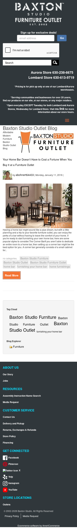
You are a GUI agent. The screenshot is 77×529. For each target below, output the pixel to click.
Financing (8, 442)
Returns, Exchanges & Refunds (19, 429)
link (61, 109)
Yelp (10, 476)
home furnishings (60, 266)
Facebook (13, 457)
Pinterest (13, 464)
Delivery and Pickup (13, 423)
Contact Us (9, 417)
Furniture (18, 346)
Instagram (13, 483)
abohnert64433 (25, 174)
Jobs (5, 380)
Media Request (11, 402)
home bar (9, 266)
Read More (12, 275)
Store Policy (9, 436)
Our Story (8, 374)
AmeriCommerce (51, 525)
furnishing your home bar (32, 266)
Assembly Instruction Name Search (22, 395)
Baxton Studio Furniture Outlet (48, 262)
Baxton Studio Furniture (34, 258)
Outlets (6, 504)
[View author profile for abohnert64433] (7, 174)
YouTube (12, 489)
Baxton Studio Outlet (16, 262)
